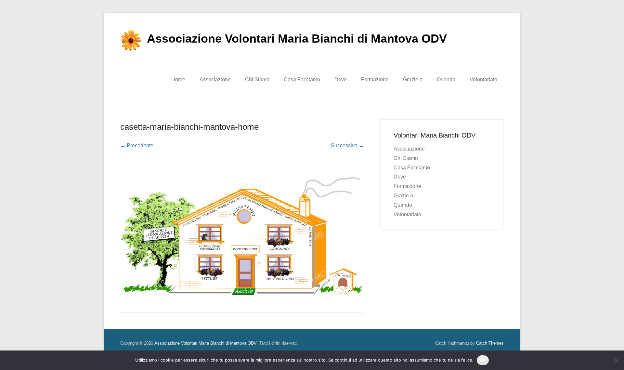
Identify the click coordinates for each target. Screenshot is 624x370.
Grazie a (412, 79)
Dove (340, 79)
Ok (483, 360)
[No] (616, 360)
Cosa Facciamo (302, 79)
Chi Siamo (257, 79)
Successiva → (347, 145)
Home (178, 79)
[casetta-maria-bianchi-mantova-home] (242, 227)
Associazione (215, 79)
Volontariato (483, 79)
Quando (446, 79)
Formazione (375, 79)
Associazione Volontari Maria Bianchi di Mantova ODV (297, 38)
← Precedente (136, 145)
